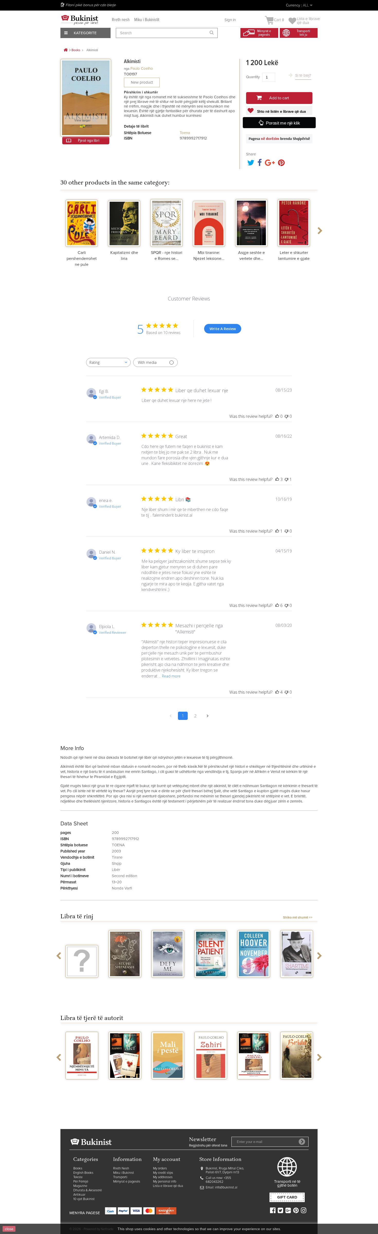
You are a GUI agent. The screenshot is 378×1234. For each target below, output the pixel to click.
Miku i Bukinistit (146, 20)
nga (126, 68)
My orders (160, 1168)
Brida (256, 1084)
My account (166, 1159)
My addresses (163, 1177)
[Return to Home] (65, 50)
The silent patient (169, 984)
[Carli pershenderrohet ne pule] (82, 222)
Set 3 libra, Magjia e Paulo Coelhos (213, 1088)
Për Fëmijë (80, 1181)
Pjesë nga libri (88, 140)
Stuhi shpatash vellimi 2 (83, 984)
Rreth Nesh (121, 1168)
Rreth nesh (121, 20)
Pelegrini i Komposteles (299, 1086)
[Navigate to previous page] (170, 716)
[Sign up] (302, 1142)
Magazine (80, 1186)
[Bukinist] (79, 19)
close (9, 1229)
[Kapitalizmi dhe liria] (124, 222)
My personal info (164, 1181)
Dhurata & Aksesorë (87, 1190)
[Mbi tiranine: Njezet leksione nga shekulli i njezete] (209, 222)
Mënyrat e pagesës (126, 1181)
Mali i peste (127, 1084)
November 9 (212, 982)
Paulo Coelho (141, 68)
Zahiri (171, 1084)
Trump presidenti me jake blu (298, 986)
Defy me (126, 982)
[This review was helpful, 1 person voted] (277, 531)
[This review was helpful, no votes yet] (277, 416)
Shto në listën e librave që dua (281, 111)
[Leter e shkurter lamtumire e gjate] (294, 222)
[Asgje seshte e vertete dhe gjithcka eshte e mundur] (251, 222)
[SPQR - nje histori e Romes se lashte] (166, 222)
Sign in (230, 20)
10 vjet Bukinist (84, 1199)
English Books (83, 1173)
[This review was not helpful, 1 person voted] (286, 479)
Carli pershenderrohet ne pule (82, 259)
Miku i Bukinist (123, 1173)
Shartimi (255, 982)
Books (77, 1168)
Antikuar (79, 1194)
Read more (171, 676)
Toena (185, 133)
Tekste (78, 1177)
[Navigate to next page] (207, 716)
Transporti (120, 1177)
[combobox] (108, 362)
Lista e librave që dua (168, 1186)
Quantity (253, 77)
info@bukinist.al (226, 1187)
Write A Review (223, 328)
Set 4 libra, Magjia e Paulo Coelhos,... (84, 1088)
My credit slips (163, 1173)
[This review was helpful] (277, 479)
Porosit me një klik (283, 123)
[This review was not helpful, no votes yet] (286, 416)
